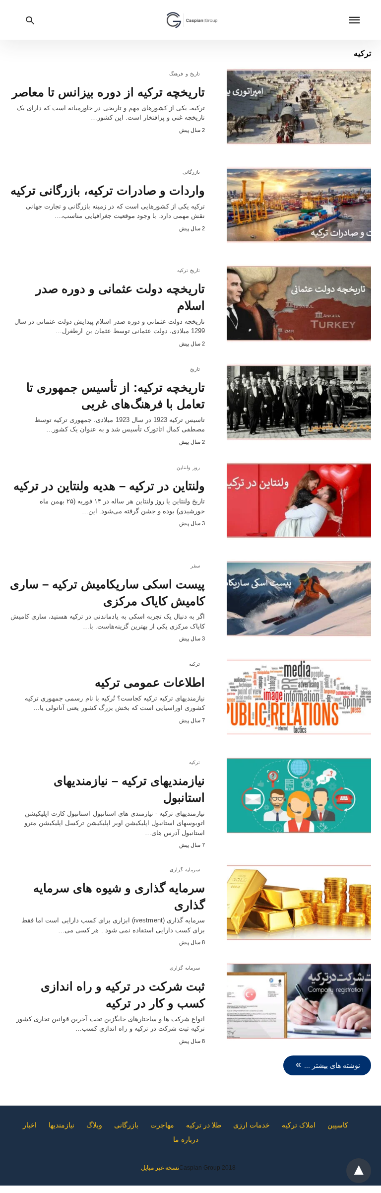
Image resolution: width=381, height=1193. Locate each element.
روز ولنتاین (188, 467)
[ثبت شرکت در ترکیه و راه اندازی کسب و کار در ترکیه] (299, 1001)
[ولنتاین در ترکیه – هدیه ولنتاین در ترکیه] (299, 500)
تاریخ (195, 369)
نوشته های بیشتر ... (332, 1065)
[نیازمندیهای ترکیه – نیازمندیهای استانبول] (299, 795)
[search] (30, 20)
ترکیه (194, 664)
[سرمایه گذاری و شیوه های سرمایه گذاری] (299, 902)
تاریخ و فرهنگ (184, 73)
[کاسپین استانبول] (192, 19)
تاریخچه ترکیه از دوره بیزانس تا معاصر (108, 92)
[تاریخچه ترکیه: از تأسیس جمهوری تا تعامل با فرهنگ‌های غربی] (299, 402)
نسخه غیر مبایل (160, 1167)
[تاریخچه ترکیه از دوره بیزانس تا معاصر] (299, 107)
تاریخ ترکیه (188, 270)
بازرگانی (191, 172)
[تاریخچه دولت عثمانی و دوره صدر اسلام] (299, 303)
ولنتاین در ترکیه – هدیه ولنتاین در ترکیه (109, 485)
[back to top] (358, 1170)
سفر (195, 565)
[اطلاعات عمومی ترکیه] (299, 697)
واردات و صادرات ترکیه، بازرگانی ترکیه (107, 190)
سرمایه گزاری (185, 869)
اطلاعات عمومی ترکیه (150, 682)
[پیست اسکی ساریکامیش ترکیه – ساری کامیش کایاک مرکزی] (299, 599)
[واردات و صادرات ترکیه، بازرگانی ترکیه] (299, 205)
